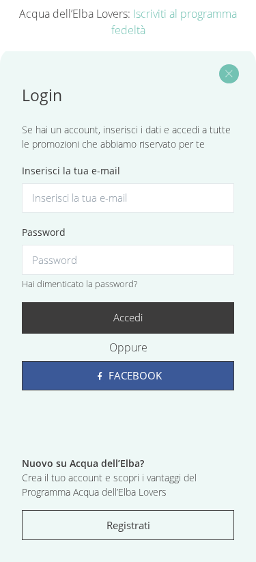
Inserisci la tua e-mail (71, 170)
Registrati (128, 525)
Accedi (128, 317)
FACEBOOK (134, 375)
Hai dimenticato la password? (79, 284)
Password (44, 232)
